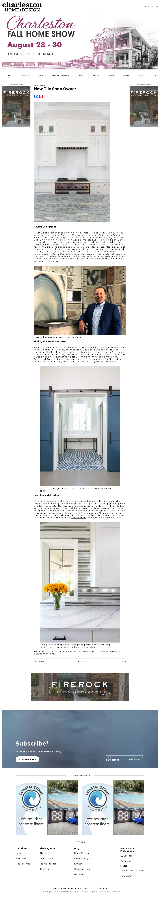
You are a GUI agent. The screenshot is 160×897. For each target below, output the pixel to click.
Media (80, 76)
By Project (125, 861)
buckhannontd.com (45, 654)
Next (123, 661)
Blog (39, 76)
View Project (135, 759)
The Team (45, 869)
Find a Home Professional (59, 76)
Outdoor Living (82, 869)
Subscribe (111, 76)
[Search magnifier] (155, 75)
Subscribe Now (28, 759)
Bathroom (79, 874)
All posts (82, 661)
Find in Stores (23, 864)
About (43, 853)
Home (8, 76)
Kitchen (78, 864)
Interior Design (82, 858)
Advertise (126, 76)
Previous (39, 661)
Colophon (101, 888)
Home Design (81, 853)
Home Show (95, 76)
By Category (126, 856)
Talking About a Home (132, 870)
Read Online (46, 858)
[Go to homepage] (22, 6)
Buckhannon (78, 517)
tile (36, 515)
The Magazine (24, 76)
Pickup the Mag (48, 864)
